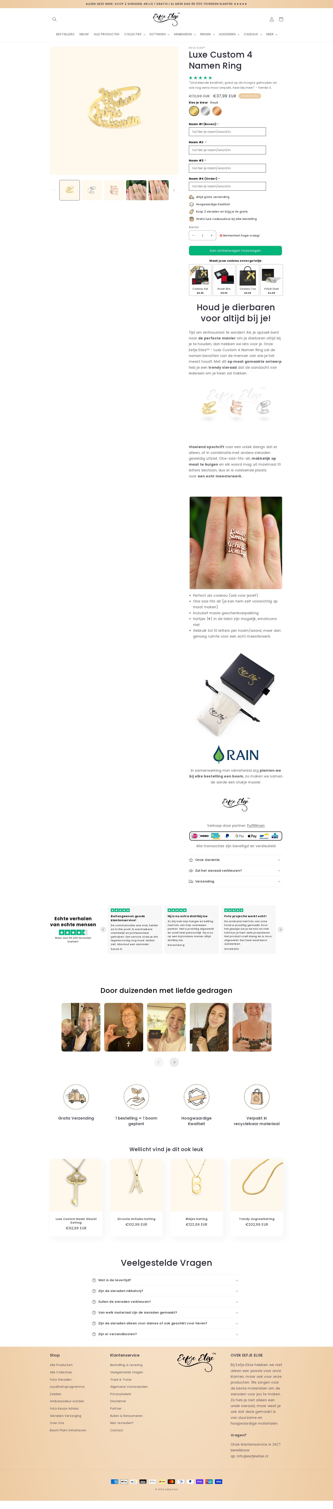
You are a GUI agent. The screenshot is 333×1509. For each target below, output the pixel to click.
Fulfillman (256, 825)
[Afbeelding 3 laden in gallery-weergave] (114, 190)
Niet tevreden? (122, 1423)
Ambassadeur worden (67, 1401)
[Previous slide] (103, 929)
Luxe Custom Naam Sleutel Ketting (76, 1220)
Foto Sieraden (61, 1380)
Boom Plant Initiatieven (68, 1430)
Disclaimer (118, 1401)
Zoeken (55, 1394)
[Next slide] (280, 929)
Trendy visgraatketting (257, 1219)
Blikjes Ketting (197, 1219)
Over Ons (57, 1423)
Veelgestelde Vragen (126, 1372)
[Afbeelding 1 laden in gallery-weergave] (70, 190)
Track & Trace (121, 1380)
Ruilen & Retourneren (126, 1416)
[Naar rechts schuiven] (174, 190)
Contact (117, 1430)
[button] (54, 19)
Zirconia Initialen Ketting (136, 1219)
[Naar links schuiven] (54, 190)
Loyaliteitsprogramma (67, 1387)
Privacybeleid (120, 1394)
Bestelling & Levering (126, 1365)
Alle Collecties (61, 1372)
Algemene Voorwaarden (129, 1387)
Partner (116, 1408)
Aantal (194, 227)
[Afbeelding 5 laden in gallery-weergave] (159, 190)
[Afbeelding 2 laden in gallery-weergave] (92, 190)
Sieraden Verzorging (65, 1416)
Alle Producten (61, 1365)
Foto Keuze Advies (64, 1408)
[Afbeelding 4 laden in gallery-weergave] (136, 190)
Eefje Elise (171, 1489)
